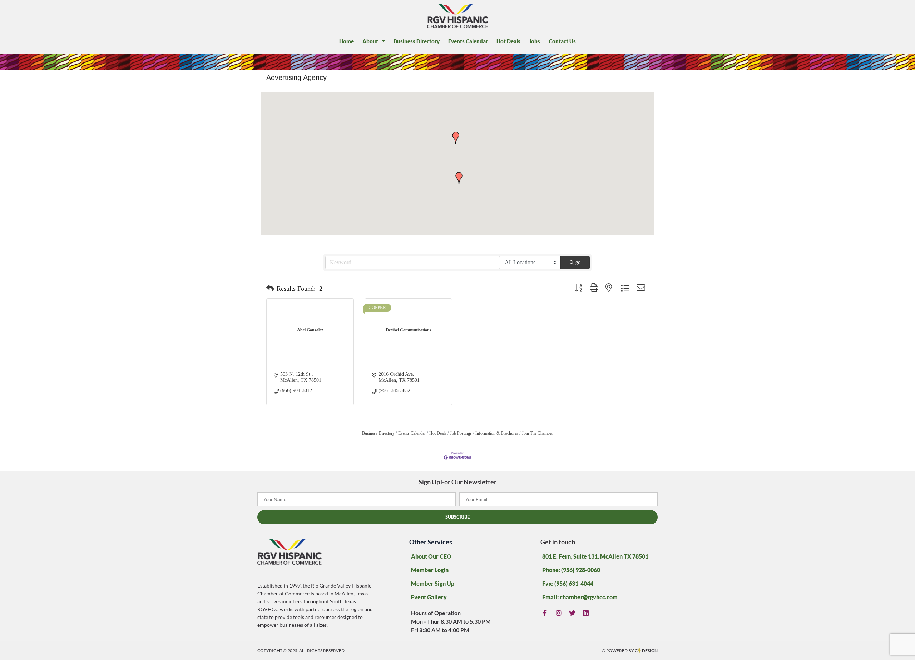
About (370, 41)
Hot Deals (508, 41)
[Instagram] (558, 613)
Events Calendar (468, 41)
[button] (455, 138)
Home (346, 41)
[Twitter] (572, 613)
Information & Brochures (496, 433)
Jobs (534, 41)
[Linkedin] (586, 613)
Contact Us (562, 41)
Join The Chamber (537, 433)
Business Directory (417, 41)
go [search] (577, 262)
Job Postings (461, 433)
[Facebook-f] (544, 613)
